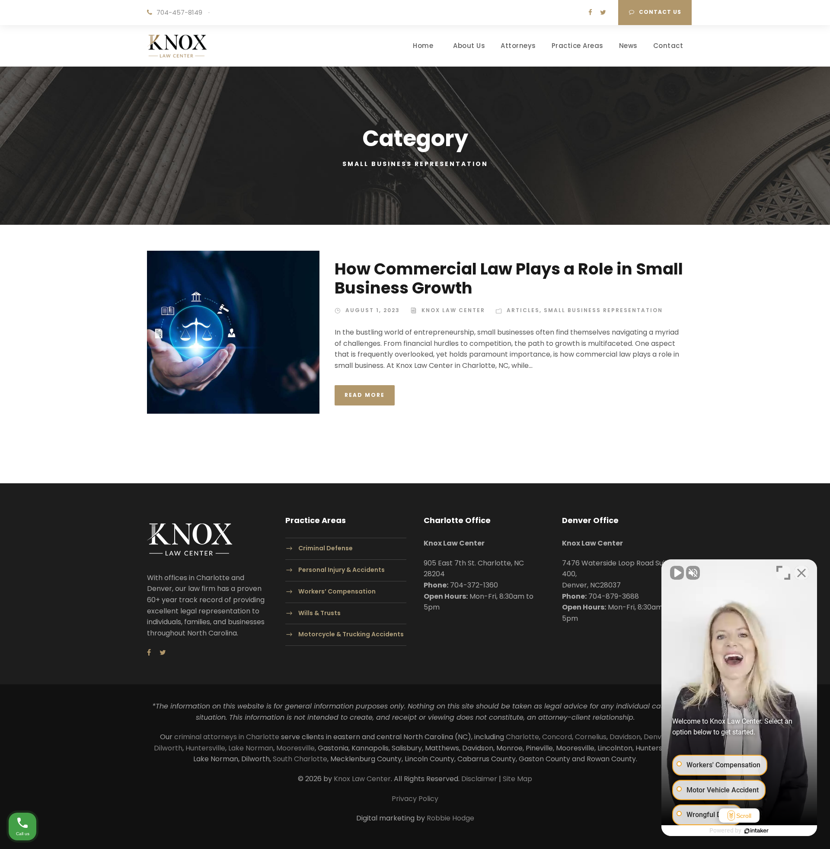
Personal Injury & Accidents (341, 569)
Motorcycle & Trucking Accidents (351, 634)
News (628, 45)
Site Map (517, 779)
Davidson (625, 737)
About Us (469, 45)
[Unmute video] (677, 573)
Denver (656, 737)
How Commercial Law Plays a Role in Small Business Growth (509, 278)
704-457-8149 (179, 12)
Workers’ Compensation (337, 591)
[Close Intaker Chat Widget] (801, 573)
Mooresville (295, 748)
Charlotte (522, 737)
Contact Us (660, 12)
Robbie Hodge (450, 818)
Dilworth (168, 748)
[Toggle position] (783, 573)
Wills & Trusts (319, 613)
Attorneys (518, 45)
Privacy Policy (415, 799)
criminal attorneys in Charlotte (226, 737)
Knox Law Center (453, 310)
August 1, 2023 (372, 310)
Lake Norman (250, 748)
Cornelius (591, 737)
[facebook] (590, 12)
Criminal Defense (325, 548)
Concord (557, 737)
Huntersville (205, 748)
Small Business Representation (603, 310)
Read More (365, 395)
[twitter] (603, 12)
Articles (523, 310)
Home (423, 45)
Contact (668, 45)
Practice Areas (577, 45)
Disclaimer (479, 779)
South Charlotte (300, 759)
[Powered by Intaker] (756, 830)
